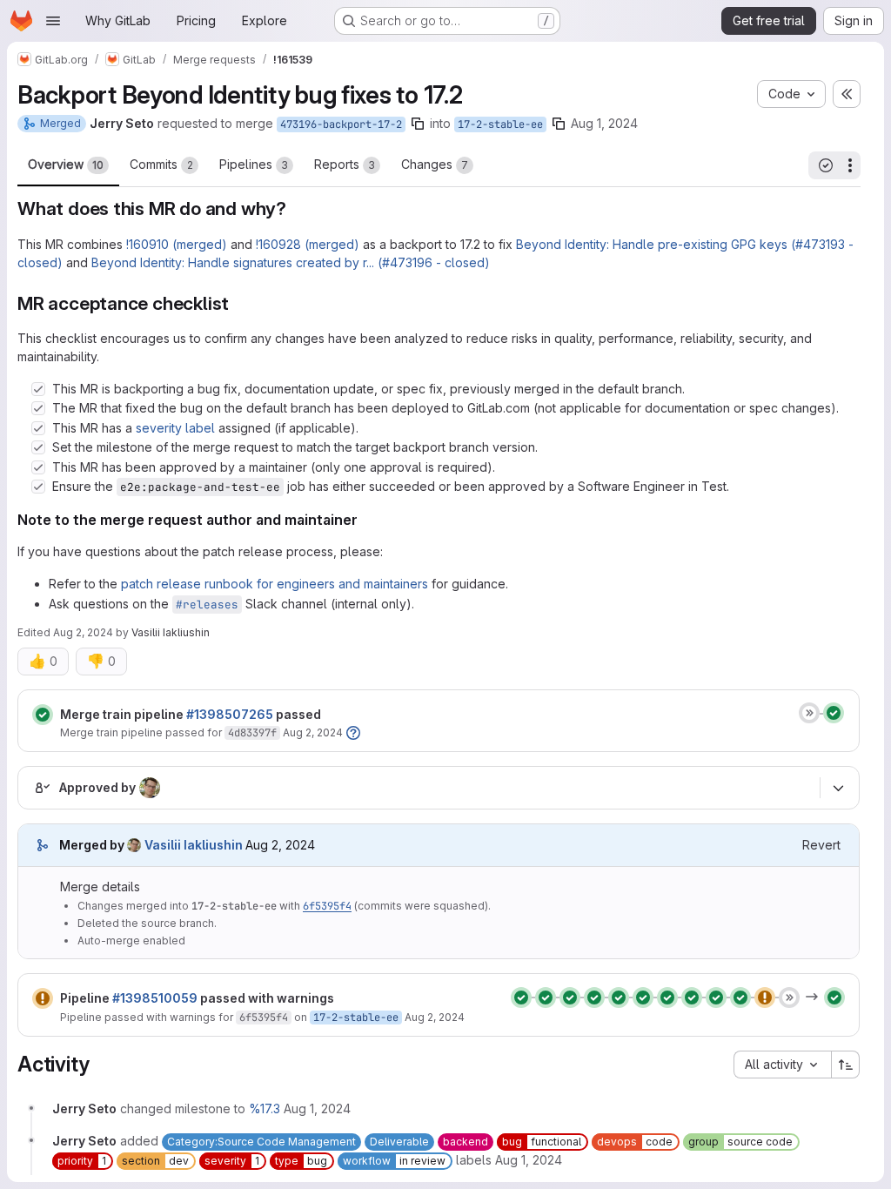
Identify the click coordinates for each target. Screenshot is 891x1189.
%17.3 (264, 1108)
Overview (66, 164)
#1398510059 (155, 998)
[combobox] (782, 1064)
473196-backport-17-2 (341, 124)
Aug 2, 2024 (83, 632)
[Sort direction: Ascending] (846, 1064)
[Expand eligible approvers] (837, 788)
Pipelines (253, 164)
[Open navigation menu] (53, 21)
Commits (161, 164)
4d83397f (252, 733)
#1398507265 (229, 714)
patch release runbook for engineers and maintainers (274, 583)
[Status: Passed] (42, 714)
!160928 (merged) (307, 244)
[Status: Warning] (42, 998)
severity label (175, 427)
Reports (344, 164)
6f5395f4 (327, 906)
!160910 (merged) (176, 244)
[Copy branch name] (417, 123)
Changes (434, 164)
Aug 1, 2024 (604, 123)
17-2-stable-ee (500, 124)
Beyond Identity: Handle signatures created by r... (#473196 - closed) (290, 262)
